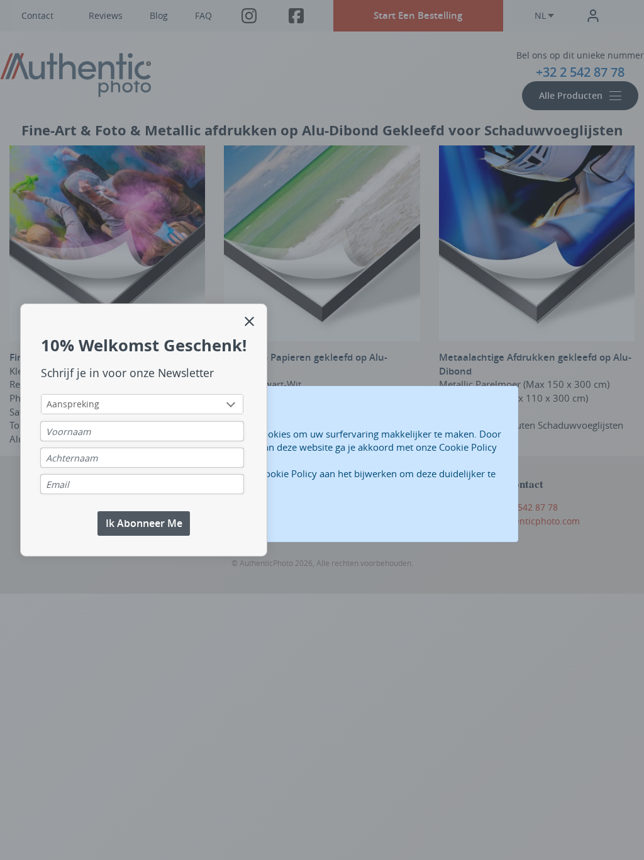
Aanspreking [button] (73, 404)
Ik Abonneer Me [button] (144, 523)
